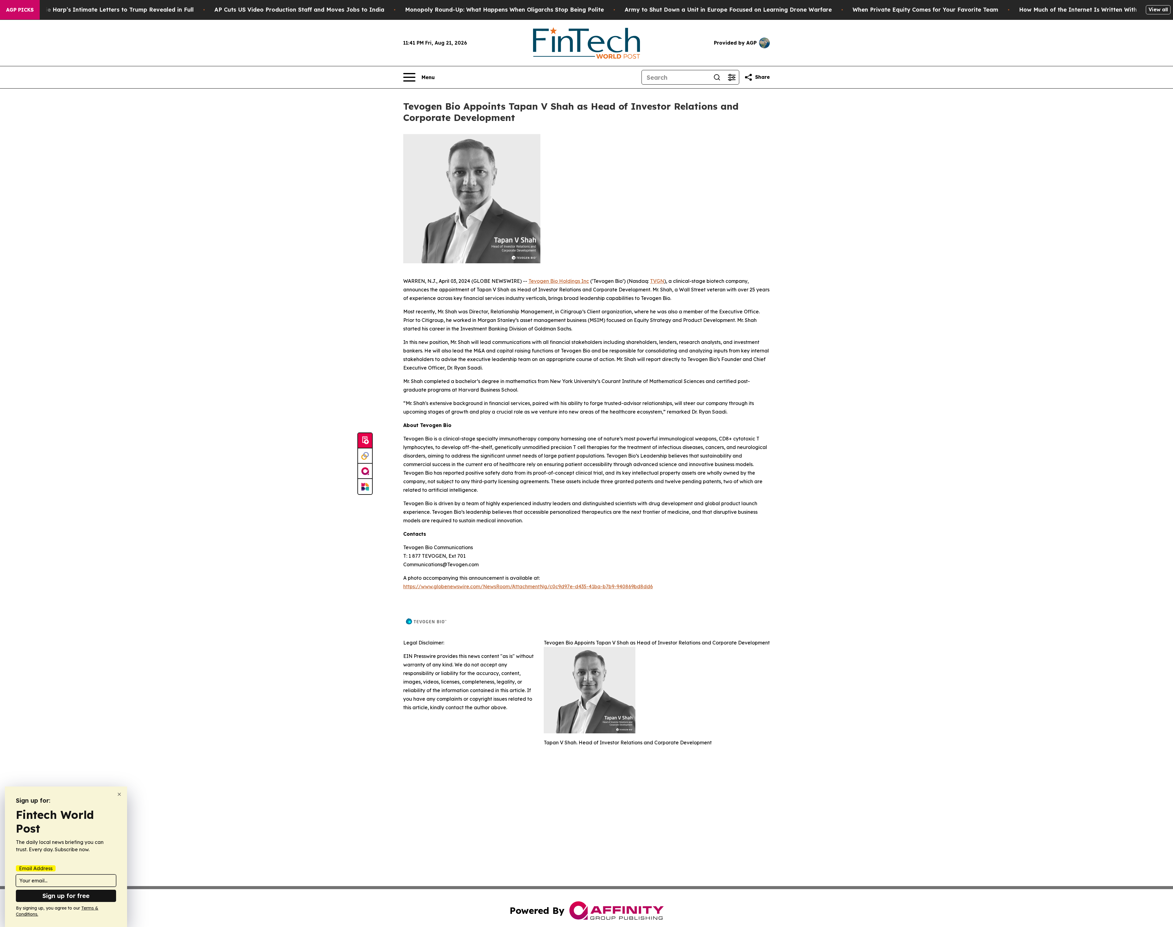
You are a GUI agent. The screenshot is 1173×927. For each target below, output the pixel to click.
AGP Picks (20, 10)
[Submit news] (365, 440)
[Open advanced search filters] (731, 77)
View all (1158, 9)
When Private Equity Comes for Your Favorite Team (925, 9)
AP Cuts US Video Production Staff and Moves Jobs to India (299, 9)
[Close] (119, 794)
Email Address (36, 868)
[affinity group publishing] (365, 471)
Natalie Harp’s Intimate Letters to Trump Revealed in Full (112, 9)
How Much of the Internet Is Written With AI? (1084, 9)
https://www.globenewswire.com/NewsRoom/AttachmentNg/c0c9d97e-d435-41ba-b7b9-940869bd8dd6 (528, 586)
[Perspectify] (365, 456)
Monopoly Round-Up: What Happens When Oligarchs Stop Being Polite (504, 9)
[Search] (717, 77)
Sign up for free (66, 896)
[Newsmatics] (365, 486)
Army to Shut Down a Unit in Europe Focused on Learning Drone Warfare (728, 9)
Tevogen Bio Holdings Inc (558, 281)
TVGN (657, 281)
